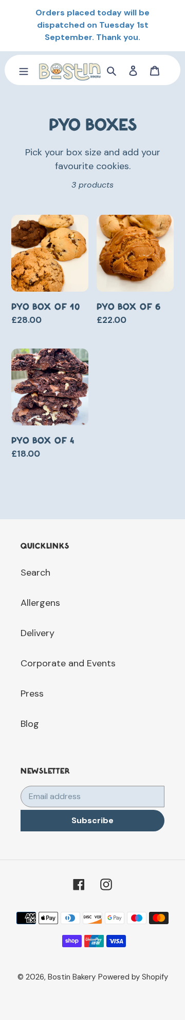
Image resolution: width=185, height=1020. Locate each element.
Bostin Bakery (72, 977)
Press (32, 693)
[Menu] (23, 70)
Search (35, 572)
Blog (30, 724)
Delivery (37, 633)
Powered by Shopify (133, 977)
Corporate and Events (68, 663)
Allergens (40, 603)
